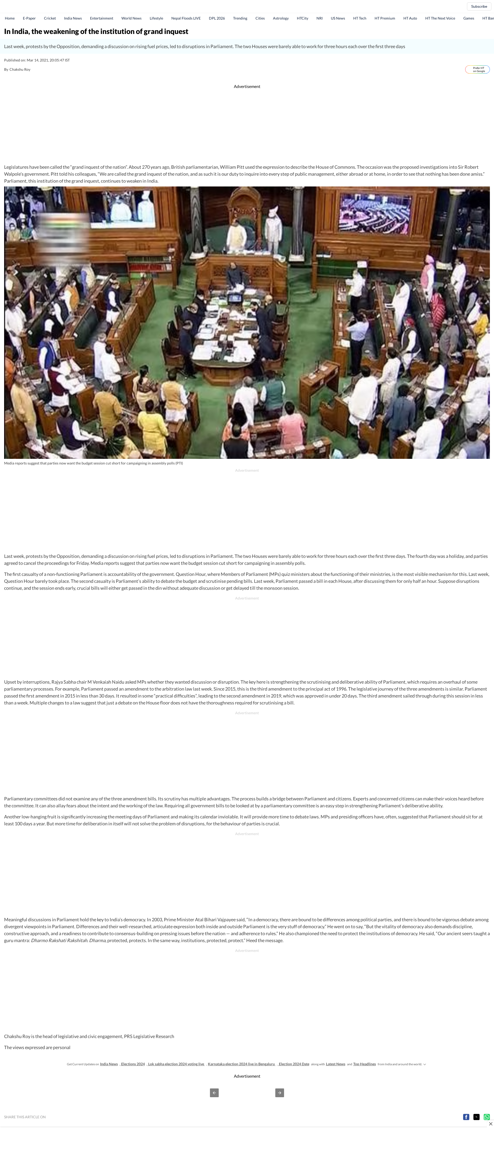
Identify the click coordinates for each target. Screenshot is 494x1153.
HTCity (302, 18)
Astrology (281, 18)
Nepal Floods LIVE (186, 18)
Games (468, 18)
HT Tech (359, 18)
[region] (247, 127)
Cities (260, 18)
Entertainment (101, 18)
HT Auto (410, 18)
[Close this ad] (490, 1123)
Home (10, 18)
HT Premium (385, 18)
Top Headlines (364, 1064)
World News (131, 18)
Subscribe (479, 6)
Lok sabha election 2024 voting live (176, 1064)
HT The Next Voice (440, 18)
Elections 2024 (132, 1064)
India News (73, 18)
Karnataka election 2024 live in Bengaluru (242, 1064)
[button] (214, 1092)
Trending (240, 18)
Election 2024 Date (293, 1064)
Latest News (335, 1064)
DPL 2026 (217, 18)
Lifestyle (156, 18)
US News (338, 18)
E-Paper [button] (29, 18)
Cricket (50, 18)
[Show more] (424, 1064)
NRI (319, 18)
